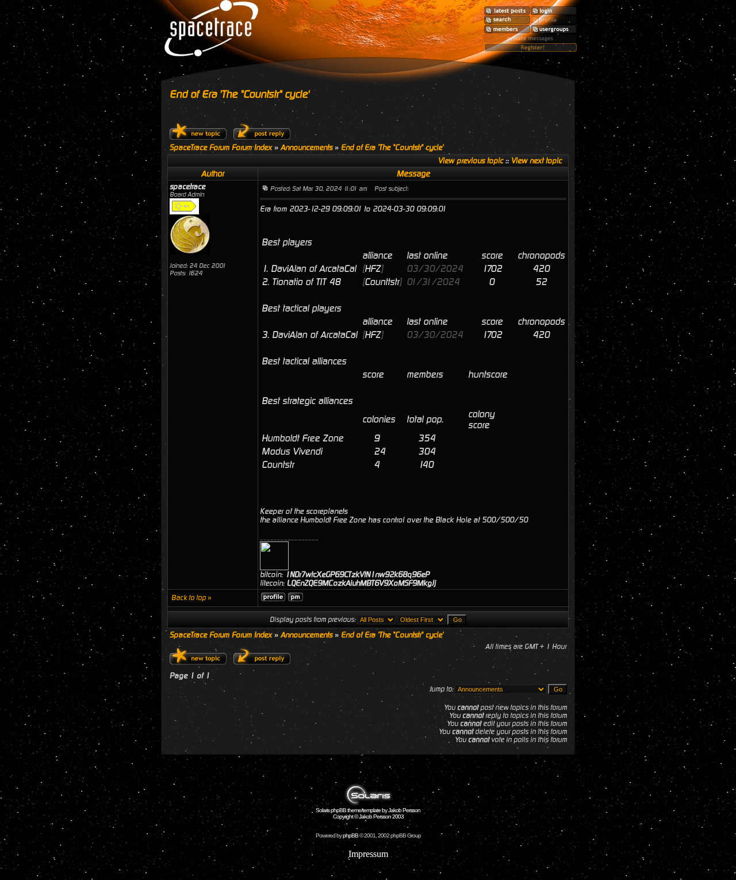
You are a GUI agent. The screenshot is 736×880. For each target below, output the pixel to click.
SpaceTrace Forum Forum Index (221, 147)
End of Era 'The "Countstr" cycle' (239, 94)
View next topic (536, 160)
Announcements (306, 147)
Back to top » (191, 598)
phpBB (350, 835)
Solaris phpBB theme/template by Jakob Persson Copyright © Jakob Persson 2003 (368, 813)
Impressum (368, 854)
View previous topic (470, 160)
